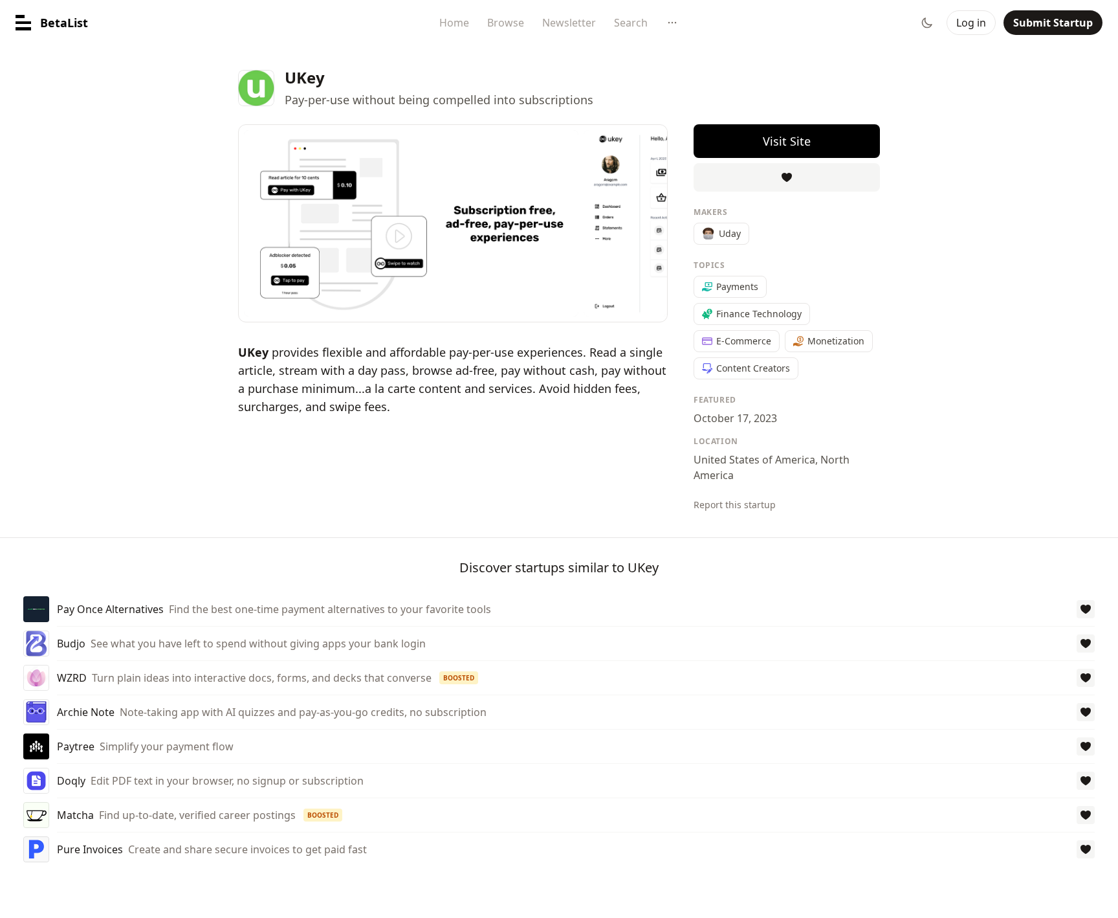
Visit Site (787, 141)
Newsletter (569, 23)
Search (631, 23)
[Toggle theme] (927, 22)
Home (454, 23)
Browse (505, 23)
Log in (971, 23)
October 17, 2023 (735, 418)
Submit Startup (1053, 23)
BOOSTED (458, 677)
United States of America (754, 460)
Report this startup (735, 504)
